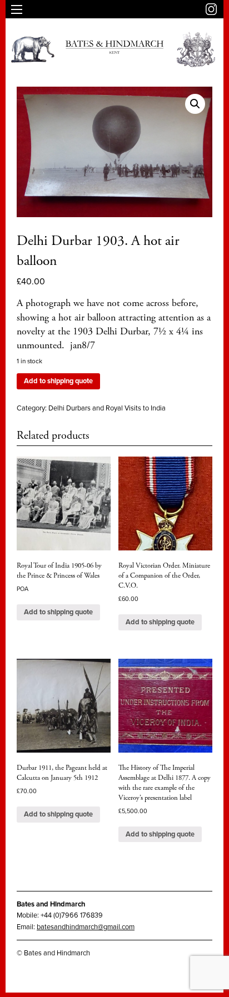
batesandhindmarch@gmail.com (86, 927)
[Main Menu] (16, 9)
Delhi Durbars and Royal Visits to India (107, 408)
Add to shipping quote (58, 381)
